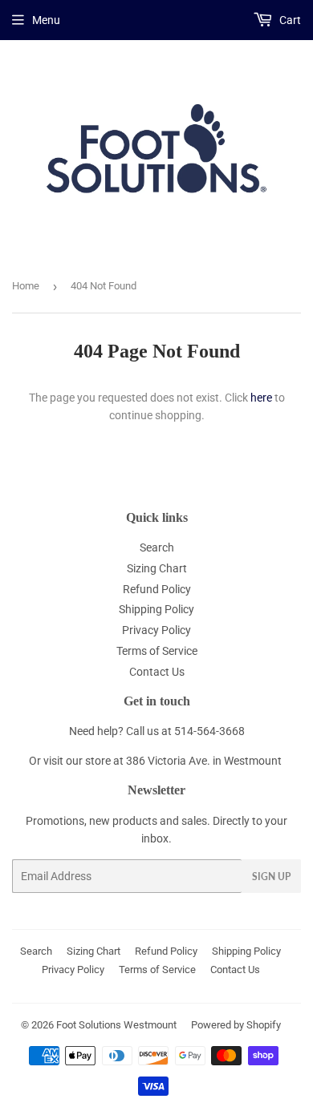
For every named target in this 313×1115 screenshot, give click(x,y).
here (261, 397)
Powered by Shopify (236, 1025)
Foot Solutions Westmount (116, 1025)
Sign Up (271, 877)
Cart (289, 20)
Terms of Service (156, 650)
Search (157, 547)
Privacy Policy (156, 630)
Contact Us (157, 671)
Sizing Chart (157, 568)
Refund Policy (157, 589)
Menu (46, 20)
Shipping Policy (156, 609)
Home (25, 286)
